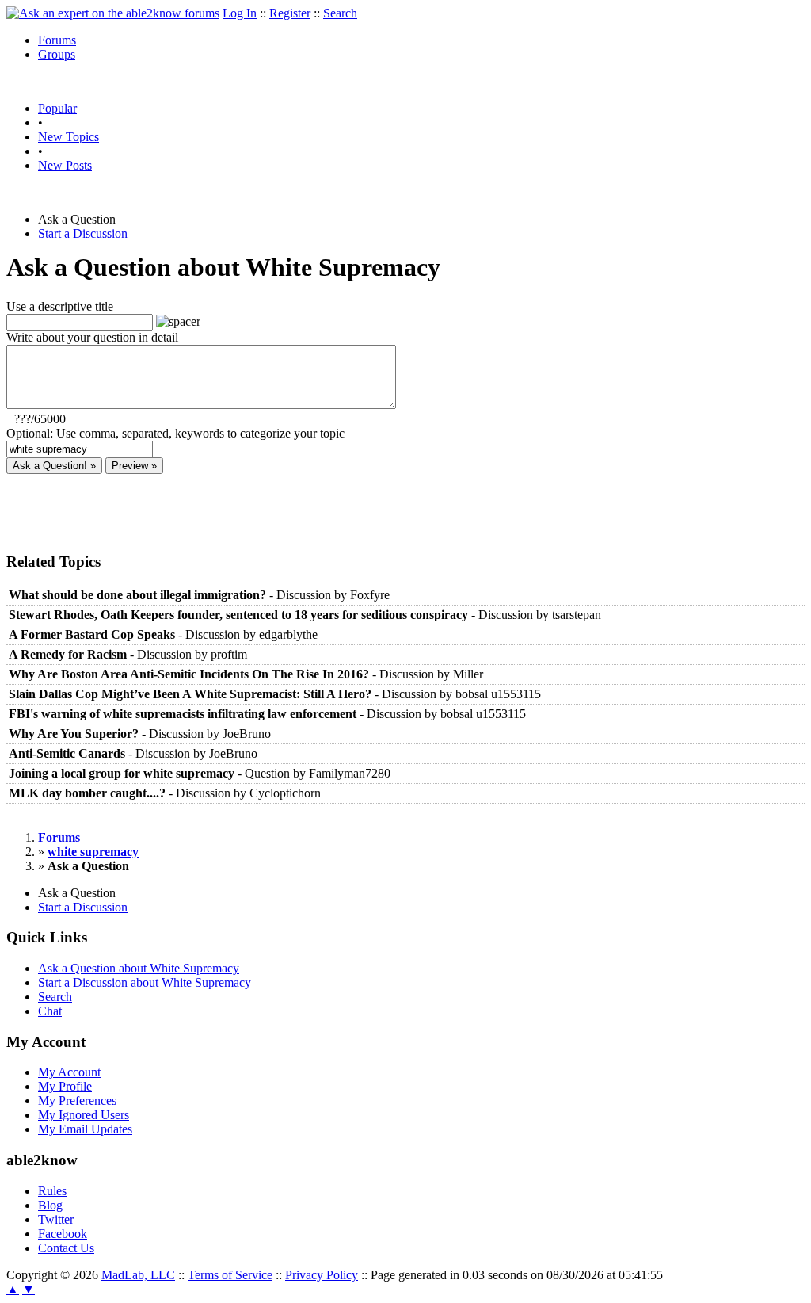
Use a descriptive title (59, 306)
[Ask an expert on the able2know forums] (112, 13)
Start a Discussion (83, 233)
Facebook (62, 1233)
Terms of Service (230, 1275)
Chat (50, 1011)
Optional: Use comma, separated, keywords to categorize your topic (175, 433)
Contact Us (66, 1248)
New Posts (65, 165)
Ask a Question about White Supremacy (138, 968)
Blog (50, 1205)
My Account (69, 1072)
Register (289, 13)
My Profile (65, 1086)
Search (340, 13)
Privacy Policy (321, 1275)
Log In (240, 13)
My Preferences (77, 1100)
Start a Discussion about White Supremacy (144, 982)
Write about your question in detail (92, 337)
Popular (57, 108)
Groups (56, 54)
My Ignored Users (83, 1114)
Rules (52, 1191)
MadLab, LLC (138, 1275)
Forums (57, 40)
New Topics (68, 136)
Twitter (56, 1219)
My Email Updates (85, 1129)
